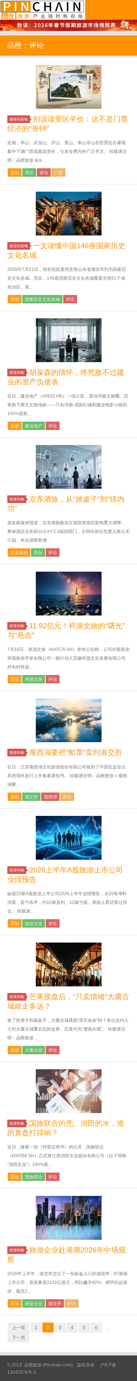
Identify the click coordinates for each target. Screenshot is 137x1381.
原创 (14, 172)
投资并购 (16, 373)
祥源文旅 (33, 679)
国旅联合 (33, 1176)
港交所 (31, 796)
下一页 (18, 1337)
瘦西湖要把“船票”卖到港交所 (75, 752)
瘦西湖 (50, 796)
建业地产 (33, 426)
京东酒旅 (19, 552)
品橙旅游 (42, 10)
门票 (58, 172)
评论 (43, 172)
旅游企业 (33, 923)
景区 (29, 172)
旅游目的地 (18, 119)
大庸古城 (33, 1050)
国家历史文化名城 (42, 299)
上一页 (18, 1327)
